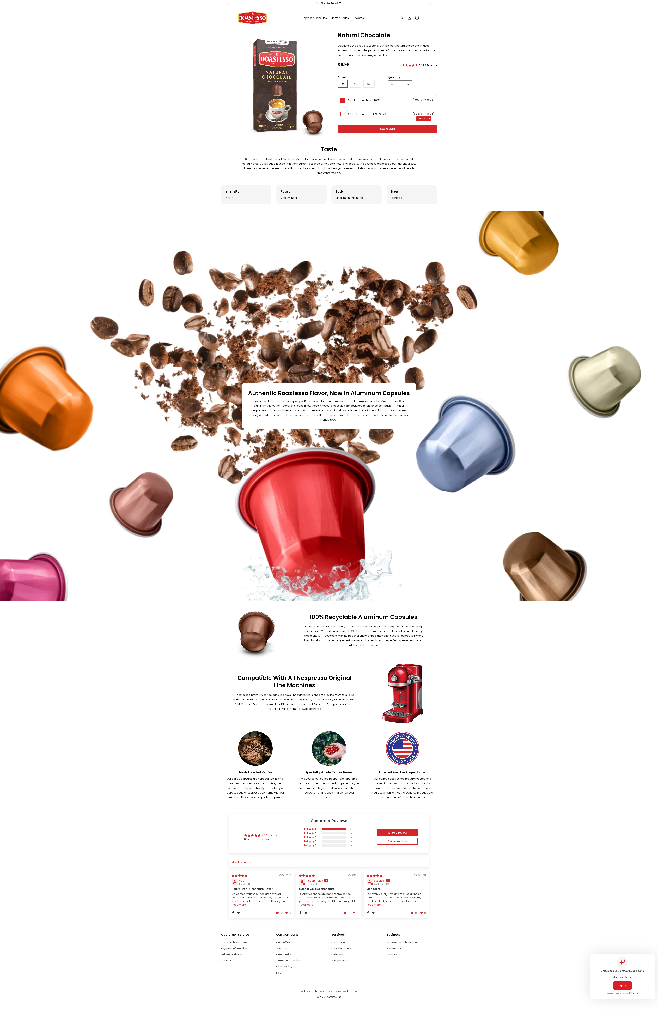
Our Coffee (283, 942)
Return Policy (284, 954)
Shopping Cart (340, 960)
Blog (278, 972)
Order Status (339, 954)
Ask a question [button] (397, 841)
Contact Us (228, 960)
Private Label (394, 948)
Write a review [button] (397, 833)
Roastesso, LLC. (333, 996)
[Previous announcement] (227, 3)
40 (357, 85)
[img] (239, 876)
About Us (281, 948)
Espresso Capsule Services (402, 942)
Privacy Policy (284, 966)
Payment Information (234, 948)
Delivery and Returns (233, 954)
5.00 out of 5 (270, 835)
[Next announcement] (430, 3)
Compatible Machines (234, 942)
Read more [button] (239, 904)
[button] (402, 18)
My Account (338, 942)
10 (342, 84)
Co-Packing (394, 954)
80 (371, 85)
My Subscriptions (341, 948)
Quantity (394, 77)
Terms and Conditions (289, 960)
